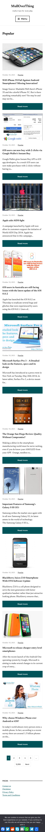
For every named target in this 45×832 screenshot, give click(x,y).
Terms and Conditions (11, 795)
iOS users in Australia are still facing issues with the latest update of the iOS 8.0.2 (21, 290)
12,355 (18, 764)
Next (27, 764)
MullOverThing (22, 6)
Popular (20, 75)
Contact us (6, 786)
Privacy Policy (8, 792)
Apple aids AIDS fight (13, 220)
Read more (23, 106)
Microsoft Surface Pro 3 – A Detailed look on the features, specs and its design (20, 364)
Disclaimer (6, 789)
